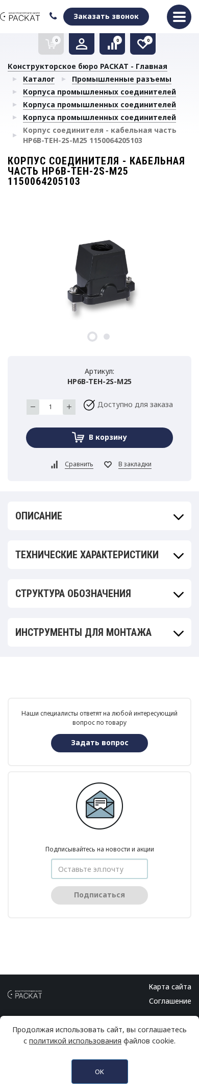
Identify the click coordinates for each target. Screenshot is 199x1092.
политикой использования (75, 1041)
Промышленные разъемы (121, 79)
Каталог (39, 79)
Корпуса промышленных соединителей (99, 92)
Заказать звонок (106, 16)
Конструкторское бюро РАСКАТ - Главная (87, 66)
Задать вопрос (100, 742)
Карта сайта (169, 986)
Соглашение (170, 1001)
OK (99, 1071)
